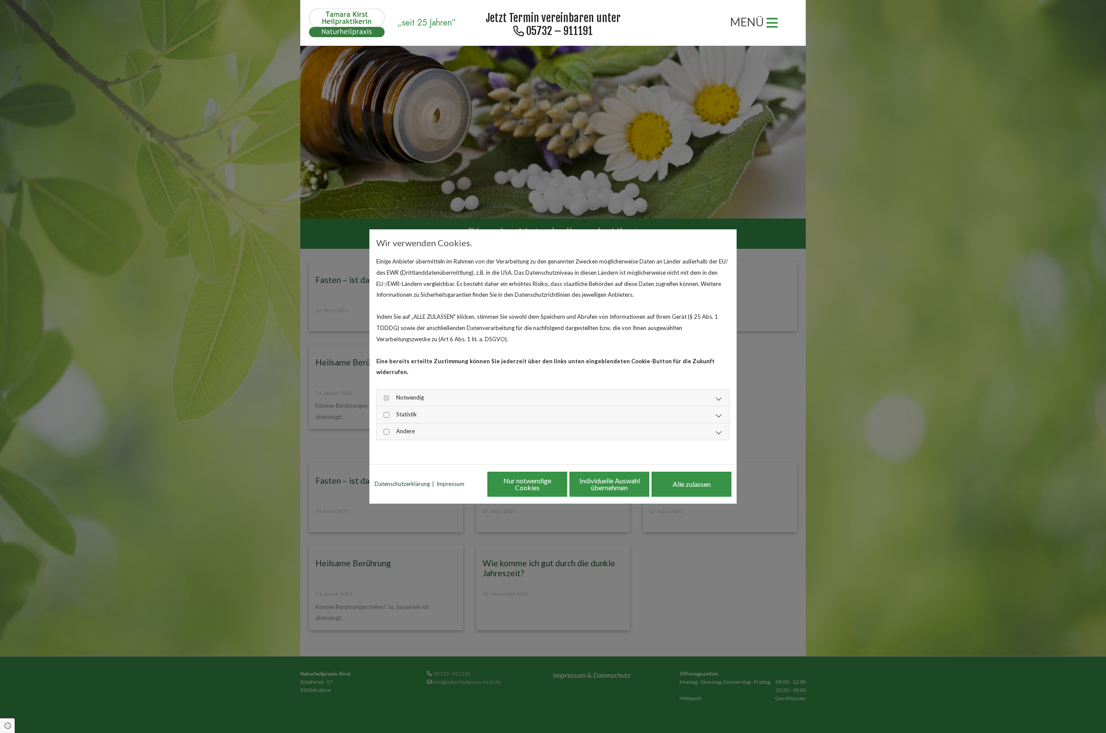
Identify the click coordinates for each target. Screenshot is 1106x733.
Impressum (450, 483)
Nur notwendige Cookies (527, 484)
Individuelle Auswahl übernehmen (609, 484)
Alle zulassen (692, 484)
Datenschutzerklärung (402, 483)
